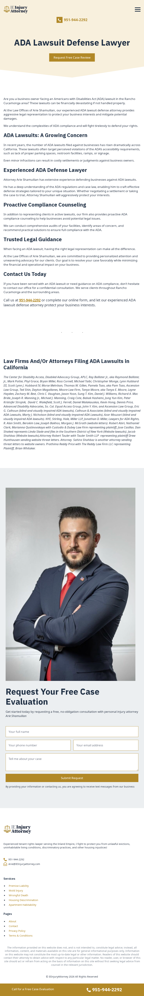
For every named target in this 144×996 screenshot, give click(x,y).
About (12, 921)
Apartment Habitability (22, 904)
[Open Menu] (137, 9)
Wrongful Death (18, 895)
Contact (13, 926)
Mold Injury (16, 890)
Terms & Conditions (20, 935)
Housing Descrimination (23, 900)
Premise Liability (19, 885)
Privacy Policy (17, 930)
